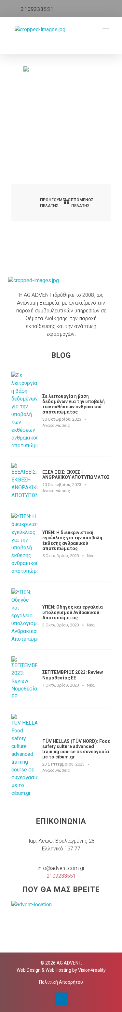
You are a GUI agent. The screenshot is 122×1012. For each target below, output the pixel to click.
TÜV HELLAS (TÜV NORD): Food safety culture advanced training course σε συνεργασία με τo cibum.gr (76, 749)
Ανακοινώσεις (56, 425)
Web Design (29, 970)
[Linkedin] (61, 998)
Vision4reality (92, 970)
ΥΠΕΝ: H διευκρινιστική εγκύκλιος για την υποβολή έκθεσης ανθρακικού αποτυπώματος (72, 540)
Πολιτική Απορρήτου (61, 982)
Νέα (91, 555)
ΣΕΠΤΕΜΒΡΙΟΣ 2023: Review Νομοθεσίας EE (72, 675)
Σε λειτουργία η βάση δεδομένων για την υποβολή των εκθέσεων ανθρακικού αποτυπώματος (73, 404)
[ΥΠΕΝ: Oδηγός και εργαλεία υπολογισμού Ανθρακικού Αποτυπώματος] (24, 615)
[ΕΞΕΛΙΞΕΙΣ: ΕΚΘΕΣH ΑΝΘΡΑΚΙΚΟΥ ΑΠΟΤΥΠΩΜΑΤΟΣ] (24, 481)
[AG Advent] (40, 32)
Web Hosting (58, 970)
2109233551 (37, 9)
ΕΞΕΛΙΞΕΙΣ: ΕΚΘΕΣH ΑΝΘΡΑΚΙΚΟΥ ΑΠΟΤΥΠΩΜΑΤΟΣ (76, 474)
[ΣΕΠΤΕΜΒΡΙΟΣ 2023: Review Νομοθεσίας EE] (24, 678)
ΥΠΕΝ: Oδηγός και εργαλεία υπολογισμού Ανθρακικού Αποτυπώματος (72, 612)
